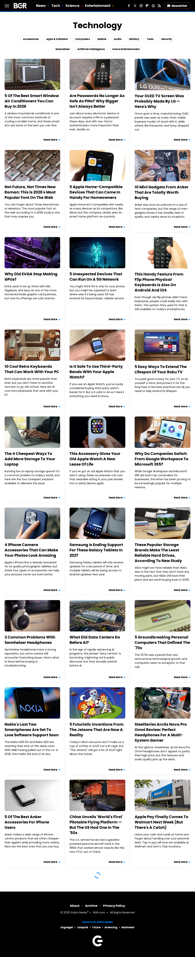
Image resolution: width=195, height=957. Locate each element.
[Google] (153, 5)
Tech (55, 5)
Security (166, 39)
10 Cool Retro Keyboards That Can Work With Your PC (32, 369)
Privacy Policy (114, 906)
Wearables (62, 49)
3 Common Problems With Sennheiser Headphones (30, 640)
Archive (91, 906)
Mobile (102, 39)
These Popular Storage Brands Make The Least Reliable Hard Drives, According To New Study (158, 552)
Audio (118, 39)
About (75, 906)
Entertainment (97, 5)
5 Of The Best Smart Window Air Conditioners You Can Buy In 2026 (32, 101)
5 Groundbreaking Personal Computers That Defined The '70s (162, 642)
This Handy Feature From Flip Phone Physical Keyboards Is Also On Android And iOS (159, 282)
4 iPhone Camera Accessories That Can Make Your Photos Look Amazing (31, 550)
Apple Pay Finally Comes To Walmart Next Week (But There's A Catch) (161, 822)
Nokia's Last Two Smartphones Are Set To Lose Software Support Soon (32, 729)
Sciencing (111, 927)
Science (72, 5)
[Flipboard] (147, 5)
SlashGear (128, 927)
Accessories (31, 39)
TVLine (96, 927)
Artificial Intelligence (91, 49)
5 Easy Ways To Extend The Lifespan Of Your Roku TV (161, 369)
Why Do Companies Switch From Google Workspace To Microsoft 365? (161, 459)
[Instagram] (141, 5)
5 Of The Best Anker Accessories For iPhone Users (27, 822)
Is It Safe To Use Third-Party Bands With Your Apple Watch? (96, 372)
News (41, 5)
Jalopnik (82, 927)
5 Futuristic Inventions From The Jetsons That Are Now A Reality (97, 729)
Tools (150, 39)
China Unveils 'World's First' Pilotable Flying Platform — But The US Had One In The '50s (96, 824)
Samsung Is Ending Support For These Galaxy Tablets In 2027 (96, 550)
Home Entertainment (126, 49)
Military (134, 39)
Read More (50, 139)
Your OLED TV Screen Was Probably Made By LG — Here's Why (159, 101)
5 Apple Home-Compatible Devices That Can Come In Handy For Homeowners (96, 192)
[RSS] (159, 5)
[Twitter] (135, 5)
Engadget (67, 927)
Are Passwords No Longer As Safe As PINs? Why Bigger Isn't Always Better (97, 101)
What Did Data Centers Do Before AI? (95, 640)
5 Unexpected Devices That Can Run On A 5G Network (96, 276)
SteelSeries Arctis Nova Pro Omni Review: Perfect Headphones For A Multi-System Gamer (161, 732)
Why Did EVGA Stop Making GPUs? (31, 276)
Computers (82, 39)
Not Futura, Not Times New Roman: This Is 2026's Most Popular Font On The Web (30, 192)
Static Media (79, 913)
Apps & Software (57, 39)
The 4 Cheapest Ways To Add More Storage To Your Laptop (30, 459)
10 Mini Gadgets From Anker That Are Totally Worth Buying (162, 192)
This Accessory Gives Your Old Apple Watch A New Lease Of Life (95, 459)
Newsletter (179, 6)
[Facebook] (128, 5)
